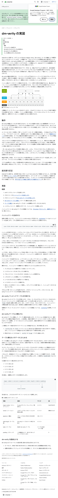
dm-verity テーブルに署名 (12, 201)
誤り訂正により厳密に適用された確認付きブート (28, 179)
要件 (3, 468)
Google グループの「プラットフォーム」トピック (29, 476)
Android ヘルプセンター (45, 465)
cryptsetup (42, 218)
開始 (52, 19)
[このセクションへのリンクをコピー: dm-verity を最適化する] (19, 440)
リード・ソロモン (13, 176)
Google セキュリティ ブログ (27, 472)
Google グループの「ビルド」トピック (29, 479)
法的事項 (22, 489)
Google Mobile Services (45, 475)
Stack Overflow (43, 477)
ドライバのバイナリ (6, 477)
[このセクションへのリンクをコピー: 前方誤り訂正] (14, 171)
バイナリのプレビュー (7, 472)
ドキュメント (5, 6)
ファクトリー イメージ (7, 475)
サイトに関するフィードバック (47, 489)
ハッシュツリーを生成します (21, 195)
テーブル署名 (8, 203)
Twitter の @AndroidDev (26, 468)
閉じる (44, 19)
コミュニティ (15, 489)
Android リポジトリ (6, 465)
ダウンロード (5, 470)
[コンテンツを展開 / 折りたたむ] (12, 38)
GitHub (3, 480)
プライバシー (35, 489)
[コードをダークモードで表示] (53, 225)
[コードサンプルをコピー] (55, 225)
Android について (6, 489)
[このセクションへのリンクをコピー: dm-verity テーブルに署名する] (23, 314)
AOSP (3, 28)
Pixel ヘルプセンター (44, 468)
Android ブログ (24, 470)
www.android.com (43, 472)
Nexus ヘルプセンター (44, 470)
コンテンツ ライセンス (27, 454)
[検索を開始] (35, 2)
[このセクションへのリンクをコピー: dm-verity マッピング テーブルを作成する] (31, 296)
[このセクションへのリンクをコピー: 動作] (6, 121)
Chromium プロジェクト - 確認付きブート (44, 209)
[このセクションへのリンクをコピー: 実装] (6, 186)
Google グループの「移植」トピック (29, 483)
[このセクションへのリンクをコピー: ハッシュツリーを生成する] (21, 215)
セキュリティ (17, 28)
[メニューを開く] (2, 2)
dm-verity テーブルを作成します (26, 198)
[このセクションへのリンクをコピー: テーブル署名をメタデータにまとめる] (28, 338)
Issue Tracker (42, 480)
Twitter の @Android (25, 465)
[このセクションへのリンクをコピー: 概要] (6, 189)
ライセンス (28, 489)
